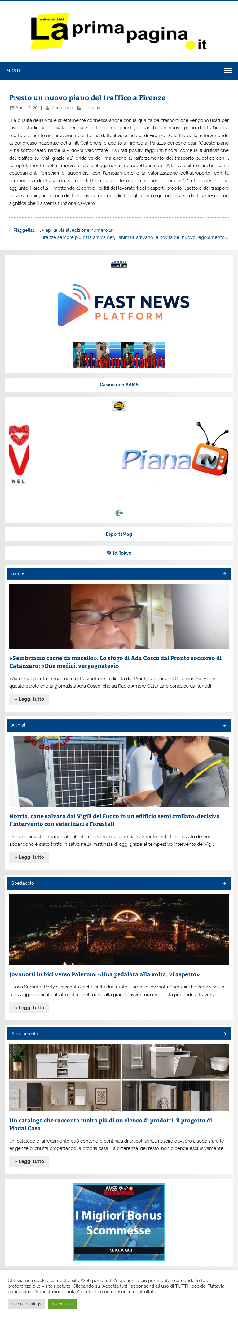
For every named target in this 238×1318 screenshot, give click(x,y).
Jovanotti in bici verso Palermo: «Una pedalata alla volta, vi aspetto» (104, 974)
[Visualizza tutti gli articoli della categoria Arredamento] (224, 1034)
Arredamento (24, 1033)
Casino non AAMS (119, 384)
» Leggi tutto (29, 699)
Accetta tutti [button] (62, 1304)
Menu (13, 71)
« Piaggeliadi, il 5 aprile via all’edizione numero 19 (61, 230)
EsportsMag (119, 534)
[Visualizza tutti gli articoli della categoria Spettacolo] (224, 884)
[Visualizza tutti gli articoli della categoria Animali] (224, 725)
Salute (17, 573)
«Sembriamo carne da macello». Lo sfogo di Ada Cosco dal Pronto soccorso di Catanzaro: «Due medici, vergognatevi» (115, 662)
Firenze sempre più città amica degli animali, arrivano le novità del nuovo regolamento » (134, 237)
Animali (18, 725)
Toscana (92, 107)
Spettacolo (22, 883)
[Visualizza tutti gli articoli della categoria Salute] (224, 574)
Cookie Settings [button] (26, 1304)
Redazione (62, 107)
